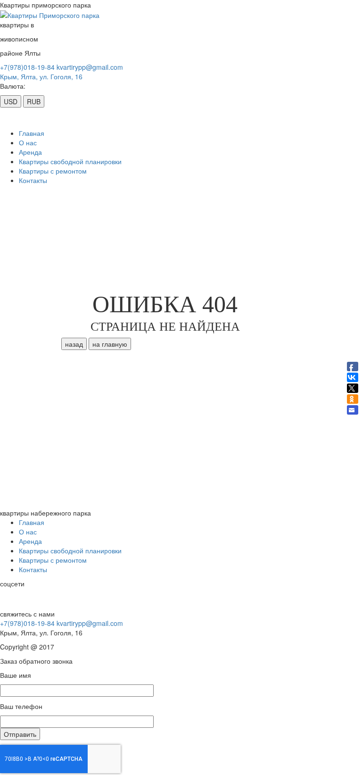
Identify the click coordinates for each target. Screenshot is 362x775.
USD (10, 101)
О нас (28, 142)
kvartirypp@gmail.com (90, 67)
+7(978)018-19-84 (27, 67)
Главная (31, 133)
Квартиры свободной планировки (70, 161)
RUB (34, 101)
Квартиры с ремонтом (53, 170)
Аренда (30, 152)
